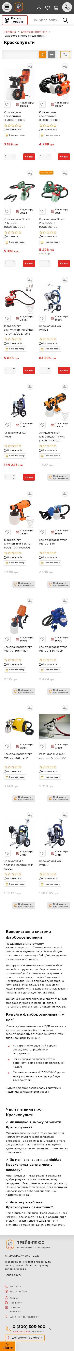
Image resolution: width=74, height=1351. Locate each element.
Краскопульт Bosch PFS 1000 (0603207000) (17, 223)
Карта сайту (13, 1275)
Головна (10, 32)
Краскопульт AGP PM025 (51, 328)
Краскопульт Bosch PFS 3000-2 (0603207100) (52, 223)
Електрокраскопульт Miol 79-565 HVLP (18, 649)
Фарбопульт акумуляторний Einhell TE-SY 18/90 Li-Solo (19, 330)
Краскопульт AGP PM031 (15, 435)
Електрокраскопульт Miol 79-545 (53, 542)
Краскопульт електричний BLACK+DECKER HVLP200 (14, 116)
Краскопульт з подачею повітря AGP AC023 (18, 865)
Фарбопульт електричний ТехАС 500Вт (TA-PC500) (17, 544)
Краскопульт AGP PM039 (51, 863)
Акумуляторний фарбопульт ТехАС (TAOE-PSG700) (52, 437)
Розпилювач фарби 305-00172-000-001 (53, 756)
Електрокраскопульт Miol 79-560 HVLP (18, 756)
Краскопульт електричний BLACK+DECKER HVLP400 (49, 116)
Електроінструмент (34, 32)
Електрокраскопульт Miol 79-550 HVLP (53, 649)
